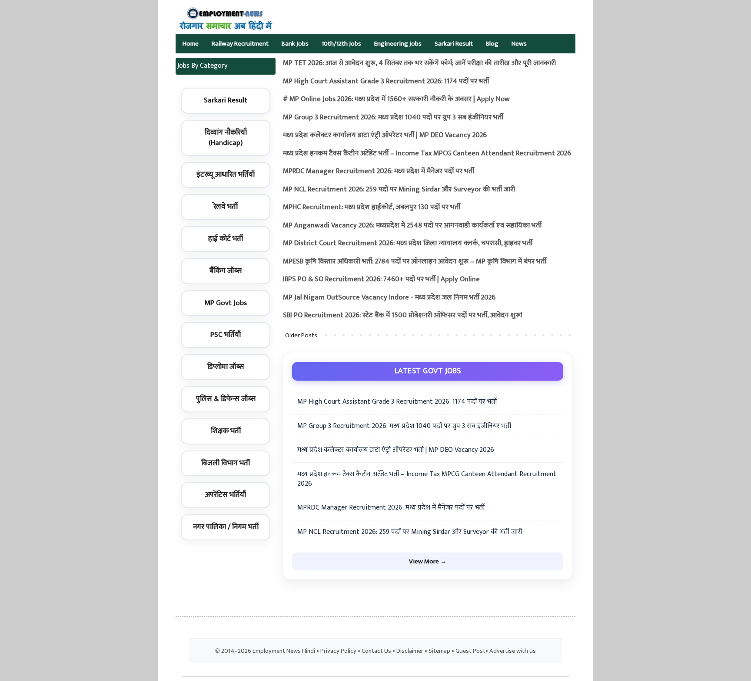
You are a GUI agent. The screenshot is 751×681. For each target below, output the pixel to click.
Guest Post (470, 651)
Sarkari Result (454, 43)
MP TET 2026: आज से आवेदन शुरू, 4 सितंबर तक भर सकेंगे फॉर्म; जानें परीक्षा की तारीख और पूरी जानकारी (419, 63)
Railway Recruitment (240, 43)
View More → (428, 561)
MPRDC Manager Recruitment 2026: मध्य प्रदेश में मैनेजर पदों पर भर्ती (378, 171)
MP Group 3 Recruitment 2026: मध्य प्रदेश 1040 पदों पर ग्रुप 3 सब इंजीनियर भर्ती (393, 117)
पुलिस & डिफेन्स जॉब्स (226, 399)
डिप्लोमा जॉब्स (225, 367)
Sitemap (439, 651)
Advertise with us (512, 651)
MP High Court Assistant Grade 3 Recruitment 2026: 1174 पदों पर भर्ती (386, 81)
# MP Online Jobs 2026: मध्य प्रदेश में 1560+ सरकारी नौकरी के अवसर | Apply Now (396, 99)
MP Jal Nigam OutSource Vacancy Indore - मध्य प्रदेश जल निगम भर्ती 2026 (389, 297)
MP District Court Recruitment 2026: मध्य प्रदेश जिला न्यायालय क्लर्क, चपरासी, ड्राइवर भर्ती (407, 243)
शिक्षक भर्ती (226, 431)
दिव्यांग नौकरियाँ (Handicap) (226, 137)
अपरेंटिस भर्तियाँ (225, 495)
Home (191, 43)
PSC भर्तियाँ (225, 335)
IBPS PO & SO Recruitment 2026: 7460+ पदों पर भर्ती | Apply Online (381, 279)
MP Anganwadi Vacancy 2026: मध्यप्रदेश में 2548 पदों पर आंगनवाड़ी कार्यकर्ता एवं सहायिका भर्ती (412, 225)
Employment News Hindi (284, 651)
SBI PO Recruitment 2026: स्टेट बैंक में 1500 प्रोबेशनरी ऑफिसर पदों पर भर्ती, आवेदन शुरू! (402, 315)
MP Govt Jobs (225, 303)
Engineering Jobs (398, 43)
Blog (492, 43)
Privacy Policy (338, 651)
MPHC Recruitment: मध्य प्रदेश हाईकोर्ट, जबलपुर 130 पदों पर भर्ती (371, 207)
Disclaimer (409, 651)
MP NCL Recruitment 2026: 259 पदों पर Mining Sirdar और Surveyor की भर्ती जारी (399, 189)
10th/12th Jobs (341, 43)
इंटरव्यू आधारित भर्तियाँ (225, 174)
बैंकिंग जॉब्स (225, 271)
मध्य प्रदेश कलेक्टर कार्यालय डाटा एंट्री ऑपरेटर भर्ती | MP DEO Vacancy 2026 (385, 135)
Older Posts (301, 335)
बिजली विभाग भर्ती (225, 463)
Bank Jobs (295, 43)
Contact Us (376, 651)
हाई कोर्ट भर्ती (225, 239)
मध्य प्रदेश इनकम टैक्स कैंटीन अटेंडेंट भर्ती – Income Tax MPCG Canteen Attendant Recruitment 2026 (427, 153)
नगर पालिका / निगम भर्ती (226, 527)
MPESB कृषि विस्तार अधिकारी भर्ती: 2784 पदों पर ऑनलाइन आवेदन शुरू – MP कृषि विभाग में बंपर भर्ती (414, 261)
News (519, 43)
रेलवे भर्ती (225, 207)
